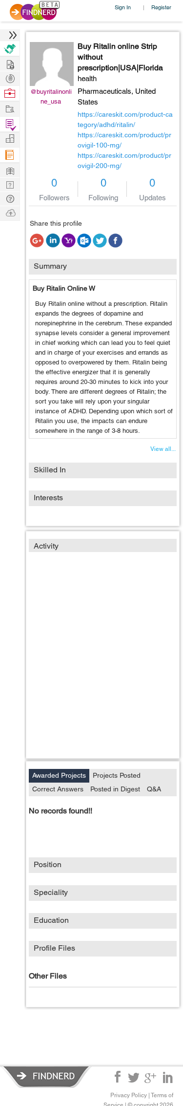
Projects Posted (117, 775)
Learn (10, 155)
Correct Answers (57, 789)
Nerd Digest (10, 170)
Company (10, 139)
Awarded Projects (59, 775)
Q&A (154, 789)
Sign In (123, 7)
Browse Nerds (10, 77)
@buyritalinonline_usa (51, 96)
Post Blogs (10, 212)
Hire (10, 48)
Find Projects (10, 108)
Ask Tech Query (10, 198)
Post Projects (10, 63)
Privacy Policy (128, 1095)
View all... (163, 449)
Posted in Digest (115, 789)
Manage (10, 124)
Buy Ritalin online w (64, 288)
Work (10, 93)
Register (161, 7)
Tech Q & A (10, 184)
